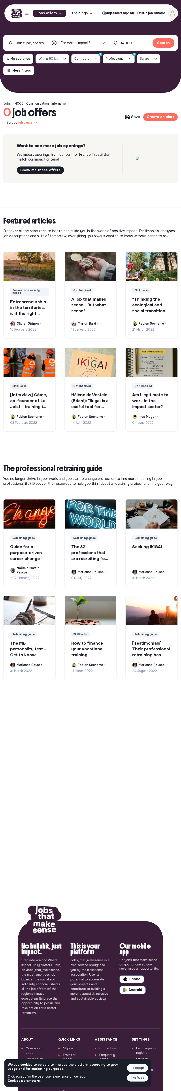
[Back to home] (44, 921)
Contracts (87, 57)
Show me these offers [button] (40, 170)
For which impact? (75, 43)
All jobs (68, 1048)
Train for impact (69, 1057)
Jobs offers (47, 13)
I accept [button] (137, 1067)
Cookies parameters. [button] (24, 1081)
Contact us (107, 1048)
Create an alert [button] (160, 117)
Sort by (19, 122)
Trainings (79, 13)
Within (48, 59)
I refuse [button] (138, 1077)
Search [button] (163, 43)
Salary (144, 59)
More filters (21, 70)
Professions (120, 57)
